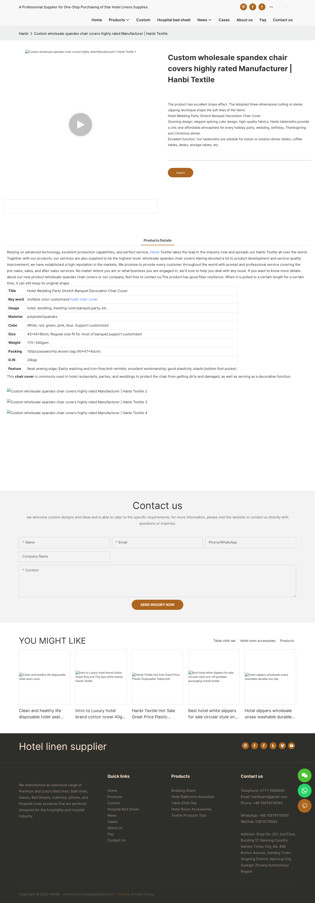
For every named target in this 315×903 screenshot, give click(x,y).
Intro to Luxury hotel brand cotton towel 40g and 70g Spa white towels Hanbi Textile (100, 714)
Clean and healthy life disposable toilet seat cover (40, 714)
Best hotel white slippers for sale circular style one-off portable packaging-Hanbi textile (213, 714)
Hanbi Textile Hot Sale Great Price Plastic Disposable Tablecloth (153, 714)
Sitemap (123, 894)
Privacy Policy (142, 894)
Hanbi (23, 33)
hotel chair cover (84, 299)
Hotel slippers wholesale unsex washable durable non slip (268, 714)
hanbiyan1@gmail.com (269, 797)
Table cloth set (224, 641)
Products (287, 641)
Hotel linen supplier (63, 746)
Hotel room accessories (257, 641)
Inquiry (180, 172)
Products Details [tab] (158, 240)
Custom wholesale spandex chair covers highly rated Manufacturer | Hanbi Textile (101, 33)
